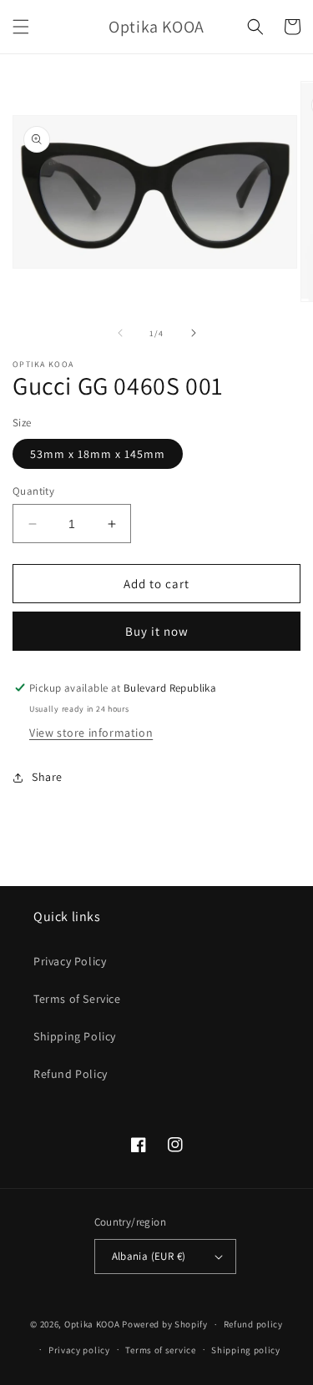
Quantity (33, 491)
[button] (21, 26)
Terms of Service (77, 998)
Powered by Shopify (165, 1324)
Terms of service (160, 1350)
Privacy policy (79, 1350)
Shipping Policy (74, 1036)
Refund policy (253, 1324)
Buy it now (157, 631)
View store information (91, 732)
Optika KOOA (92, 1324)
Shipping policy (245, 1350)
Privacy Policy (69, 961)
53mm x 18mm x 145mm (97, 453)
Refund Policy (70, 1073)
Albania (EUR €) (149, 1256)
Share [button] (47, 776)
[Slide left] (120, 333)
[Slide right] (193, 333)
